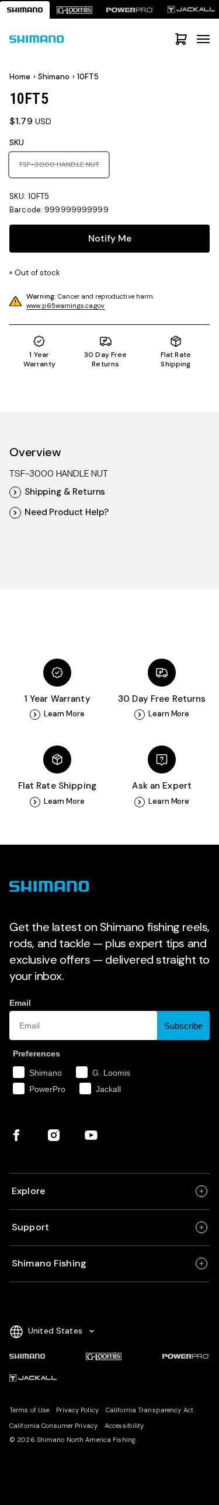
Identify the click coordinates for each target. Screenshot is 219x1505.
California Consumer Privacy (53, 1426)
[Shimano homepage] (25, 10)
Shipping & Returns (65, 492)
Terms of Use (29, 1410)
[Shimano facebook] (16, 1135)
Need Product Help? (67, 512)
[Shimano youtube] (91, 1135)
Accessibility (124, 1426)
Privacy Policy (77, 1410)
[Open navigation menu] (203, 39)
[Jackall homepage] (33, 1378)
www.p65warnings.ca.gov (65, 306)
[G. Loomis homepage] (74, 10)
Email (20, 1002)
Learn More (64, 714)
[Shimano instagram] (54, 1135)
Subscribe (183, 1026)
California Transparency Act (149, 1410)
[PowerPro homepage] (130, 10)
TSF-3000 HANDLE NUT (64, 164)
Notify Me (109, 238)
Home (20, 77)
